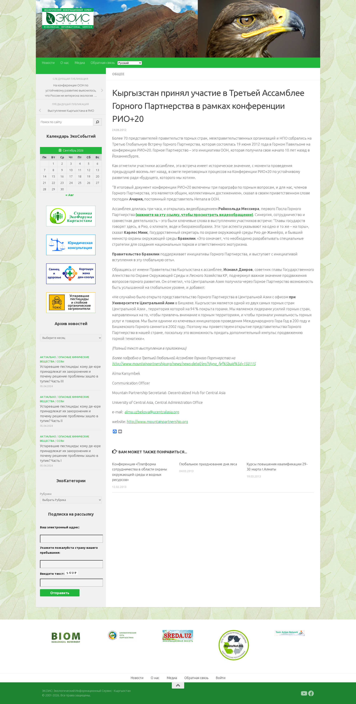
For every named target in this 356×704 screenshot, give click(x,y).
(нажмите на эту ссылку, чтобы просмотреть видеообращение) (194, 215)
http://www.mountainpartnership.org (157, 422)
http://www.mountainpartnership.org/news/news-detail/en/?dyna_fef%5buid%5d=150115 (184, 364)
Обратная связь (103, 63)
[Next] (128, 638)
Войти (220, 677)
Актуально (48, 357)
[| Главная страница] (68, 18)
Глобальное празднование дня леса (208, 464)
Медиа (80, 63)
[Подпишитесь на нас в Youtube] (304, 693)
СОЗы (60, 361)
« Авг (70, 195)
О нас (64, 63)
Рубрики (46, 494)
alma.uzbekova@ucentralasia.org (152, 412)
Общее (118, 74)
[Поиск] (97, 122)
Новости (48, 63)
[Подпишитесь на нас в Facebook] (311, 693)
